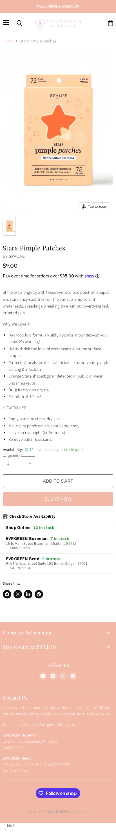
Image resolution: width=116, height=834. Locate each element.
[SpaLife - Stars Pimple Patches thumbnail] (9, 226)
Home (8, 41)
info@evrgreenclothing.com (54, 724)
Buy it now (58, 499)
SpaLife (17, 256)
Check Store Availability (32, 516)
